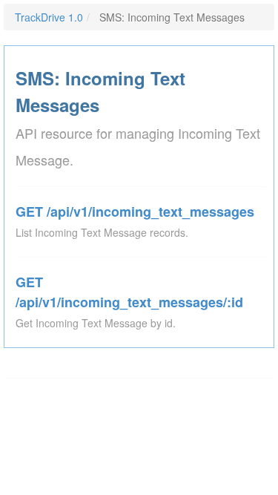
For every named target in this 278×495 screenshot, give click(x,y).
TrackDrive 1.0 (49, 17)
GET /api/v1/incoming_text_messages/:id (129, 292)
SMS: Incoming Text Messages (100, 91)
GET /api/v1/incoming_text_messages (135, 211)
